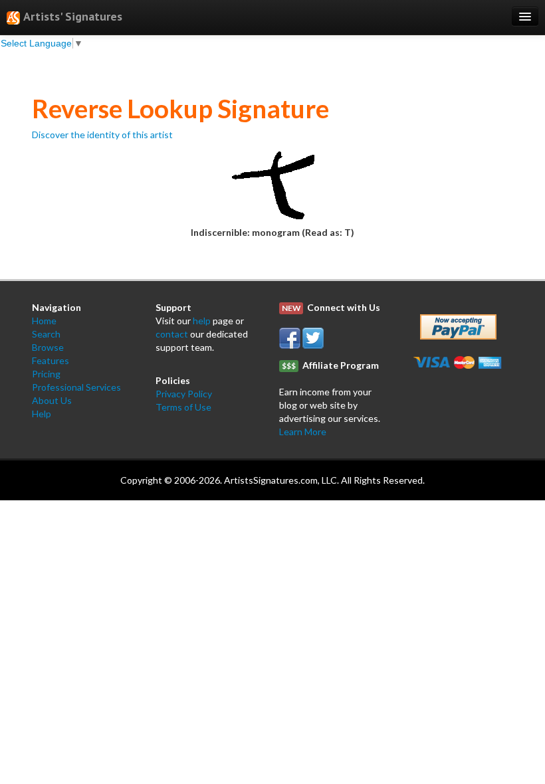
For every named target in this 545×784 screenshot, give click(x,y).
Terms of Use (183, 407)
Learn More (302, 431)
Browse (48, 347)
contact (172, 334)
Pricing (46, 373)
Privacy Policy (184, 393)
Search (46, 334)
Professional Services (76, 387)
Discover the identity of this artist (102, 134)
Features (50, 360)
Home (44, 320)
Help (41, 413)
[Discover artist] (272, 182)
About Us (52, 400)
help (202, 320)
